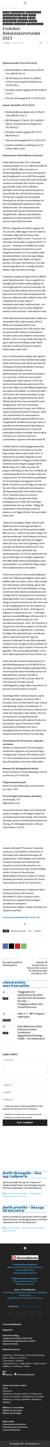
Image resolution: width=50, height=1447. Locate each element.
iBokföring (7, 1355)
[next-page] (8, 1045)
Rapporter (8, 1330)
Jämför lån (27, 1338)
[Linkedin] (18, 1314)
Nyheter (9, 1374)
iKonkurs (21, 1358)
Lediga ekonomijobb (12, 1338)
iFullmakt (19, 1360)
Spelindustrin (7, 24)
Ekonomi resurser (11, 1349)
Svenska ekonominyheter (25, 1264)
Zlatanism (31, 1292)
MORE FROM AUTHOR (16, 985)
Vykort (5, 1388)
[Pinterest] (17, 946)
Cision (25, 15)
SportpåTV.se (13, 1298)
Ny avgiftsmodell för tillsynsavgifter (12, 963)
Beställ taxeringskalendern (15, 1341)
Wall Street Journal (25, 1284)
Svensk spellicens (19, 24)
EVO (30, 931)
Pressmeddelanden (12, 1324)
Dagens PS (32, 1273)
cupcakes (40, 1396)
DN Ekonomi (13, 1267)
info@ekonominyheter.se (30, 1306)
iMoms (13, 1358)
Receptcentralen (21, 1393)
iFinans (27, 1366)
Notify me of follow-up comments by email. (23, 1114)
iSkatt (5, 1358)
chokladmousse (28, 1396)
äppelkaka (25, 1399)
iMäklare (6, 1366)
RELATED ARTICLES (14, 982)
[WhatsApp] (23, 946)
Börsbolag (14, 8)
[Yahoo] (39, 1314)
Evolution (32, 15)
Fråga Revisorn (40, 1363)
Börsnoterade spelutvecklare (12, 15)
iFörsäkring (17, 1366)
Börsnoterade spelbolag (33, 12)
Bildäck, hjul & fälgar (12, 1413)
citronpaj (16, 1399)
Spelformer (32, 21)
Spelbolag (32, 18)
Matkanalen (8, 1393)
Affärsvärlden (19, 1273)
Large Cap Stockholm (9, 18)
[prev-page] (4, 1045)
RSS (4, 1372)
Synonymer (7, 1391)
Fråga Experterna (10, 1363)
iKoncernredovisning (35, 1355)
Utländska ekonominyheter (25, 1278)
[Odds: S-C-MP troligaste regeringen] (9, 1016)
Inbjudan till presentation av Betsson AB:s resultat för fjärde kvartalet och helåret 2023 (37, 968)
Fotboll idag (8, 1292)
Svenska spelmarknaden (34, 24)
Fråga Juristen (25, 1363)
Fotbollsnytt (20, 1292)
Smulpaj (33, 1393)
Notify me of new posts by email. (18, 1117)
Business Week (20, 1281)
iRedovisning (19, 1355)
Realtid (39, 1267)
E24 (33, 1270)
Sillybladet (42, 1292)
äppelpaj (6, 1402)
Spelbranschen (22, 21)
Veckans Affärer (27, 1267)
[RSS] (25, 1314)
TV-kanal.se (25, 1298)
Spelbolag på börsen (9, 21)
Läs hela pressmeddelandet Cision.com (21, 917)
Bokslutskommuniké (18, 931)
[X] (11, 946)
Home (5, 8)
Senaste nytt (23, 18)
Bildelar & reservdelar (12, 1410)
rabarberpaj (36, 1399)
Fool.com (32, 1281)
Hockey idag (24, 1295)
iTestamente (8, 1360)
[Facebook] (5, 946)
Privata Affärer (22, 1270)
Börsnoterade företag (17, 12)
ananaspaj (15, 1396)
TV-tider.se (37, 1298)
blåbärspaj (7, 1399)
